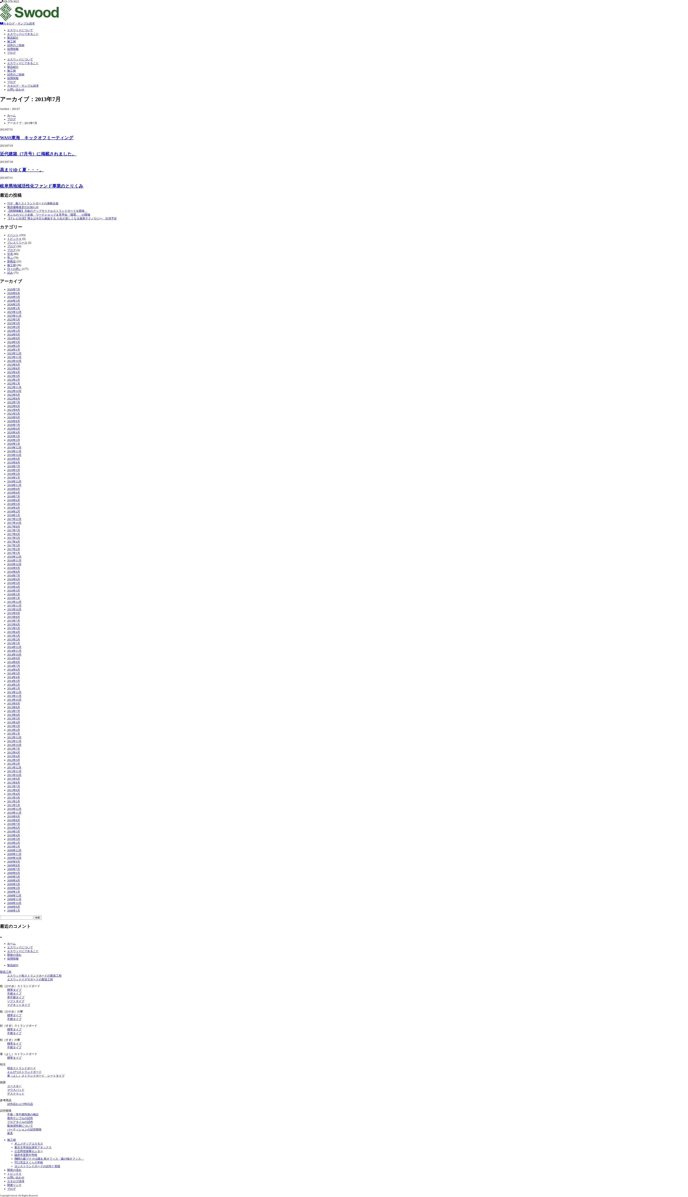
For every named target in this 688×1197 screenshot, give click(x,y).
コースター (14, 1086)
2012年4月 (13, 756)
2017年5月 (13, 537)
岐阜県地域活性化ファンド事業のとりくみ (41, 186)
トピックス (14, 238)
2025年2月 (13, 327)
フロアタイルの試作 (20, 1121)
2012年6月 (13, 752)
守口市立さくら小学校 (28, 1162)
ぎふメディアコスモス (28, 1143)
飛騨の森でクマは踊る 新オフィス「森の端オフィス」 (49, 1158)
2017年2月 (13, 549)
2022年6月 (13, 406)
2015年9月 (13, 613)
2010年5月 (13, 831)
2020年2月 (13, 440)
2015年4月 (13, 632)
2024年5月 (13, 342)
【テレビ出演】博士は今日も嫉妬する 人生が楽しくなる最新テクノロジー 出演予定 (62, 218)
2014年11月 (14, 650)
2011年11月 (14, 771)
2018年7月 (13, 496)
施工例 (11, 41)
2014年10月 (14, 654)
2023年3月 (13, 376)
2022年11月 (14, 387)
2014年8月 (13, 662)
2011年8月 (13, 782)
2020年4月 (13, 432)
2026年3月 (13, 300)
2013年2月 (13, 729)
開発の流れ (14, 954)
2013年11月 (14, 696)
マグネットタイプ (18, 1004)
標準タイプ (14, 989)
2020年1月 (13, 443)
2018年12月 (14, 481)
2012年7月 (13, 748)
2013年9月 (13, 703)
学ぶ (10, 257)
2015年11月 (14, 605)
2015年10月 (14, 609)
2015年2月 (13, 639)
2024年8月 (13, 338)
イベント (13, 235)
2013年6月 (13, 714)
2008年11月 (14, 899)
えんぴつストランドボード (24, 1071)
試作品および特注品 (20, 1104)
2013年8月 (13, 707)
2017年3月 (13, 545)
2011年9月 (13, 778)
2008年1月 (13, 910)
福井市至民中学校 (25, 1154)
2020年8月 (13, 421)
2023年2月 (13, 379)
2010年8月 (13, 820)
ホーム (11, 115)
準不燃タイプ (15, 997)
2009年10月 (14, 857)
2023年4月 (13, 372)
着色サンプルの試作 (20, 1118)
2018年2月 (13, 511)
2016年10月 (14, 564)
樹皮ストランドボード (21, 1068)
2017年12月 (14, 519)
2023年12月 (14, 353)
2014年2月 (13, 684)
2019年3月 (13, 470)
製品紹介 (13, 37)
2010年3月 (13, 839)
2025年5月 (13, 319)
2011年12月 (14, 767)
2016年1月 (13, 598)
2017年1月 (13, 552)
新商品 (11, 261)
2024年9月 (13, 334)
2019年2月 (13, 473)
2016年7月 (13, 575)
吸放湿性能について (20, 1125)
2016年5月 (13, 583)
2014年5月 (13, 673)
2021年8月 (13, 409)
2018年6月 (13, 500)
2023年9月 (13, 364)
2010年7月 (13, 824)
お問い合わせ (15, 89)
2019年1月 (13, 477)
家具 (10, 1133)
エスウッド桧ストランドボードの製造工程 (34, 975)
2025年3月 (13, 323)
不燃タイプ (14, 993)
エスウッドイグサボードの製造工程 (30, 979)
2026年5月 (13, 296)
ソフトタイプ (15, 1001)
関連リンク (14, 1185)
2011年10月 (14, 775)
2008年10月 (14, 903)
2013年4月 (13, 722)
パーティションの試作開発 (24, 1129)
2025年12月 (14, 312)
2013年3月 (13, 726)
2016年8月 (13, 571)
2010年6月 (13, 827)
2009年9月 (13, 861)
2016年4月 (13, 586)
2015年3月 (13, 635)
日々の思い (14, 269)
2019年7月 (13, 466)
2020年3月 (13, 436)
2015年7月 (13, 620)
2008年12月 (14, 895)
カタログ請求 (15, 1181)
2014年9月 (13, 658)
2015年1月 (13, 643)
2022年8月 (13, 398)
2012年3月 (13, 760)
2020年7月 (13, 424)
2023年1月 (13, 383)
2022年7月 (13, 402)
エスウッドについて (20, 30)
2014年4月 (13, 677)
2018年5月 (13, 504)
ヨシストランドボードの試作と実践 (37, 1166)
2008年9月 (13, 906)
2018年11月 (14, 485)
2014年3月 (13, 680)
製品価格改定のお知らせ (23, 207)
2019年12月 (14, 447)
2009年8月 (13, 865)
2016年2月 (13, 594)
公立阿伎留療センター (28, 1151)
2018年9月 (13, 488)
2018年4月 (13, 507)
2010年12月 (14, 808)
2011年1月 (13, 805)
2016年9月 (13, 568)
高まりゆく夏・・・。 (22, 169)
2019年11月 (14, 451)
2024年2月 (13, 345)
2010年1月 (13, 846)
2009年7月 (13, 869)
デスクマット (15, 1093)
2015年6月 (13, 624)
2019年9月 (13, 458)
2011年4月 (13, 793)
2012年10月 (14, 744)
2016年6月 (13, 579)
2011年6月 (13, 790)
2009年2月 (13, 888)
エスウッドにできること (23, 33)
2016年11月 (14, 560)
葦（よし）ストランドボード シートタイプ (35, 1075)
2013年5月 (13, 718)
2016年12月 (14, 556)
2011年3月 (13, 797)
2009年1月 (13, 891)
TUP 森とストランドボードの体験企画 (32, 203)
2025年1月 (13, 330)
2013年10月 (14, 699)
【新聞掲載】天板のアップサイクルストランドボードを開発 (47, 210)
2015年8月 (13, 616)
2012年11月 (14, 741)
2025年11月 (14, 315)
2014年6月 (13, 669)
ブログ (11, 52)
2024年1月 (13, 349)
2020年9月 (13, 417)
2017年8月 (13, 526)
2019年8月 (13, 462)
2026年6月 (13, 293)
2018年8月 (13, 492)
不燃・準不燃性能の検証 (23, 1114)
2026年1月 (13, 308)
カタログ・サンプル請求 (19, 23)
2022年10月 (14, 391)
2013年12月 (14, 692)
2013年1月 (13, 733)
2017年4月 (13, 541)
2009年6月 (13, 872)
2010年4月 (13, 835)
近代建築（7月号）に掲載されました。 (38, 153)
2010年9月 (13, 816)
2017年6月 (13, 534)
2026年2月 (13, 304)
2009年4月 (13, 880)
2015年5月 (13, 628)
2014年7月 (13, 665)
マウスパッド (15, 1089)
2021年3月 (13, 413)
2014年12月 (14, 647)
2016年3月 (13, 590)
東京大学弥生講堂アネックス (33, 1147)
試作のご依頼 (15, 45)
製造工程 (5, 971)
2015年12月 (14, 601)
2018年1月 (13, 515)
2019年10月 (14, 455)
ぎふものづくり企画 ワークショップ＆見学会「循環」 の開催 (48, 214)
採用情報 (13, 49)
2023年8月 (13, 368)
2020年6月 (13, 428)
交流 (10, 253)
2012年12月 (14, 737)
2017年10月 (14, 522)
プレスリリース (17, 242)
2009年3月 (13, 884)
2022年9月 (13, 394)
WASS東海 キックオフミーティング (36, 137)
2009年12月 (14, 850)
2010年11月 (14, 812)
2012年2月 (13, 763)
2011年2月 (13, 801)
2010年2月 (13, 842)
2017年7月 (13, 530)
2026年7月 (13, 289)
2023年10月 (14, 360)
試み (10, 272)
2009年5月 (13, 876)
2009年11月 (14, 854)
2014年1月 (13, 688)
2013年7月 (13, 711)
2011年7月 (13, 786)
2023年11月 (14, 357)
